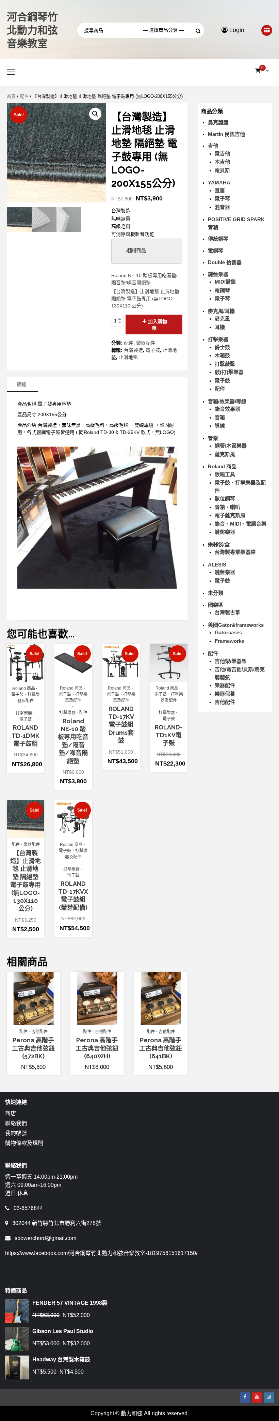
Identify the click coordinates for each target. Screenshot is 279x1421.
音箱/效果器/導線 (227, 401)
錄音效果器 (227, 409)
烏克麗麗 (218, 122)
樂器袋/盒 (219, 544)
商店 (10, 1113)
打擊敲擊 (225, 364)
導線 (220, 425)
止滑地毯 (128, 357)
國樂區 (215, 605)
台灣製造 (133, 350)
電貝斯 (222, 170)
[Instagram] (269, 1397)
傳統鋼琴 (218, 239)
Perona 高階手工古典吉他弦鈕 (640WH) (97, 1048)
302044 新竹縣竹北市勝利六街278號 (56, 1223)
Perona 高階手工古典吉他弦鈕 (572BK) (33, 1048)
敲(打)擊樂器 (229, 372)
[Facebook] (245, 1397)
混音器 (222, 207)
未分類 (215, 593)
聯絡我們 (16, 1123)
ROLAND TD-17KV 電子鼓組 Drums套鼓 (121, 724)
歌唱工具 (225, 474)
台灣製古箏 (227, 612)
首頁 (11, 96)
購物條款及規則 (24, 1143)
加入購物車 (157, 325)
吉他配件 (39, 1031)
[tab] (21, 384)
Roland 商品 (23, 688)
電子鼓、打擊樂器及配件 (25, 697)
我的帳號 (16, 1133)
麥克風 (222, 318)
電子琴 (222, 198)
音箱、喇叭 (227, 507)
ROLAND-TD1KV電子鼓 (168, 735)
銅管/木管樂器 (231, 446)
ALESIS (217, 565)
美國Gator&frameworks (236, 625)
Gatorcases (228, 632)
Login (236, 30)
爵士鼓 (222, 347)
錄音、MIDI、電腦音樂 (240, 524)
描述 (21, 384)
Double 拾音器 (225, 262)
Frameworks (229, 641)
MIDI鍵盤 (225, 282)
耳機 (220, 327)
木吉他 (222, 162)
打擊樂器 (24, 713)
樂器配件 (145, 343)
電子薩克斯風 (230, 515)
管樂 (213, 438)
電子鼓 (153, 350)
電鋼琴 (215, 251)
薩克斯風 (225, 454)
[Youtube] (257, 1397)
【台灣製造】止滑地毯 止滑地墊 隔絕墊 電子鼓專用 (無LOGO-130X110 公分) (145, 298)
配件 (24, 96)
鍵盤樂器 (218, 274)
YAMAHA (219, 182)
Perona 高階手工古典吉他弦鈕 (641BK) (160, 1048)
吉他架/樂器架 (231, 661)
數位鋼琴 (225, 498)
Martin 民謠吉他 (226, 134)
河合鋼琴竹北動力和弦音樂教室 (32, 30)
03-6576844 (28, 1208)
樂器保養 (225, 694)
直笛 (220, 190)
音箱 (220, 417)
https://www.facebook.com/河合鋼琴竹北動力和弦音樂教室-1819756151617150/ (101, 1253)
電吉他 (222, 153)
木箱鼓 (222, 355)
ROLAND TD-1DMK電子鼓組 (25, 735)
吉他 (213, 146)
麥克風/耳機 (221, 311)
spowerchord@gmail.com (45, 1238)
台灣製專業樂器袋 (235, 552)
